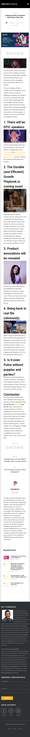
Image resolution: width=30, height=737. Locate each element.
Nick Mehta (11, 23)
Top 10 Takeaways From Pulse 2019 (17, 583)
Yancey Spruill (17, 154)
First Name (4, 688)
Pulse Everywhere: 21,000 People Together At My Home (18, 576)
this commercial (13, 655)
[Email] (22, 53)
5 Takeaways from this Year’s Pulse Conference (18, 557)
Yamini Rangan (8, 154)
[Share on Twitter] (11, 53)
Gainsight (25, 634)
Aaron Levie (7, 152)
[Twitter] (13, 492)
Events (15, 13)
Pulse (5, 68)
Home (9, 728)
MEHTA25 (17, 404)
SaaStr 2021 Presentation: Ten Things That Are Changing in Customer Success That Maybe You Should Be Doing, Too (18, 566)
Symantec (11, 641)
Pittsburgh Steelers (6, 672)
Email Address (5, 681)
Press (14, 728)
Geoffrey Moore (20, 152)
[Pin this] (18, 53)
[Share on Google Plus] (15, 53)
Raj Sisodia (11, 157)
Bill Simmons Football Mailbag (10, 666)
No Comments (15, 25)
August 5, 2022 (19, 23)
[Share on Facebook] (7, 53)
